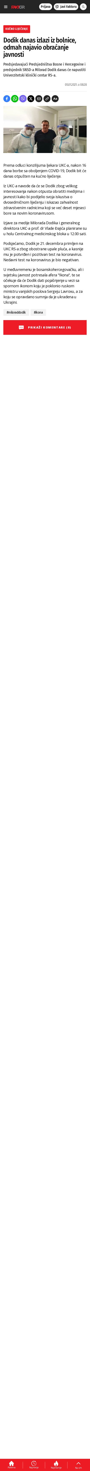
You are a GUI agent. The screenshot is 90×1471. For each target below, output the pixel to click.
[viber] (23, 98)
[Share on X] (30, 98)
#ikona (38, 312)
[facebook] (6, 98)
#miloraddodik (16, 312)
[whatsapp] (14, 98)
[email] (38, 98)
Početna (11, 1467)
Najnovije (34, 1467)
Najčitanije (56, 1467)
